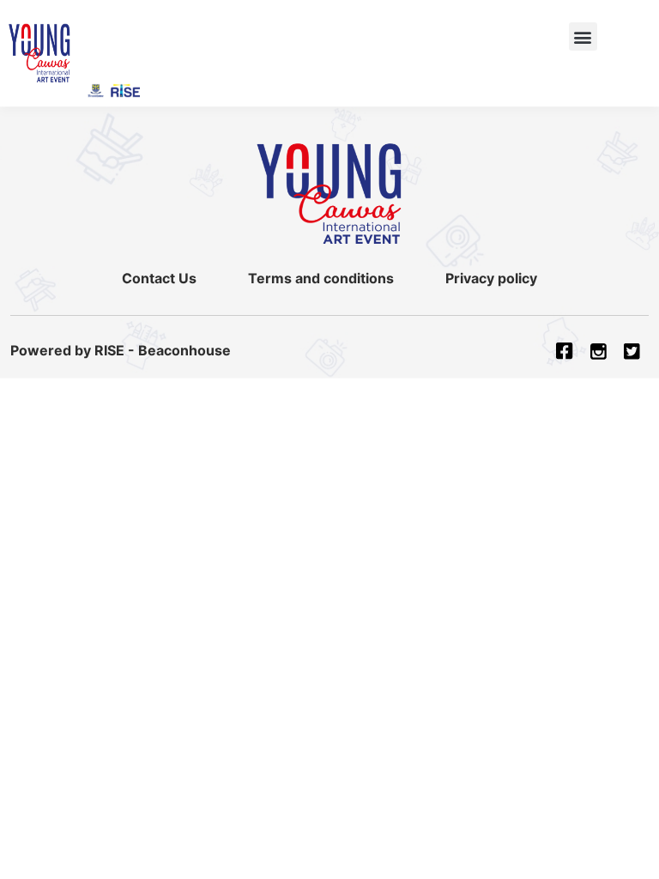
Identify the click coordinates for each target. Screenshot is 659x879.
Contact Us (159, 278)
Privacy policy (491, 278)
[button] (583, 36)
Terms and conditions (321, 278)
